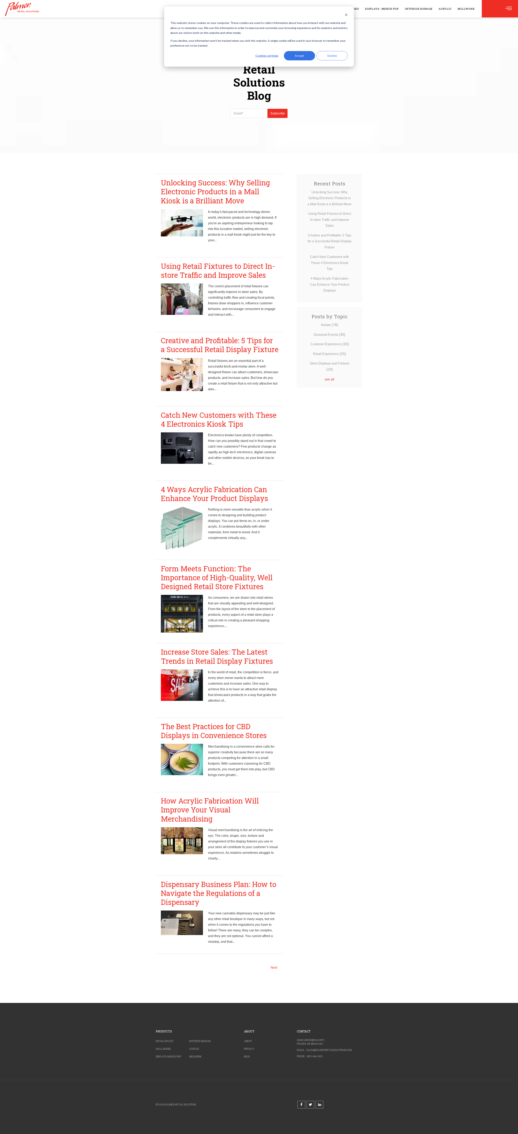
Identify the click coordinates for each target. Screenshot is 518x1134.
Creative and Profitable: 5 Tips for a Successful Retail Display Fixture (219, 345)
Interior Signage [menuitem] (418, 9)
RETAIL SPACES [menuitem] (164, 1041)
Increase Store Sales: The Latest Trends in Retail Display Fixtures (217, 656)
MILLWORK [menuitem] (195, 1056)
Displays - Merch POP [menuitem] (382, 9)
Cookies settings (266, 55)
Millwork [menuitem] (466, 9)
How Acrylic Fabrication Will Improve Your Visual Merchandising (210, 809)
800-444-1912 (315, 1056)
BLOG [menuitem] (247, 1056)
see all (329, 379)
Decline (332, 55)
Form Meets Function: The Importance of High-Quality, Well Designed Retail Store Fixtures (217, 577)
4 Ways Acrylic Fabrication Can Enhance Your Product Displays (214, 493)
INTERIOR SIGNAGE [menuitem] (200, 1041)
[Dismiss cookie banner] (346, 15)
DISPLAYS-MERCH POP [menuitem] (168, 1056)
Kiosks (329, 325)
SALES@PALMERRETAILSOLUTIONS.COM (329, 1050)
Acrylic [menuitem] (444, 9)
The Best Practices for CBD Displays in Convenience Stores (214, 730)
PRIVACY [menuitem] (249, 1048)
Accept (299, 55)
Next (274, 967)
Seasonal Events (329, 334)
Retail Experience (329, 354)
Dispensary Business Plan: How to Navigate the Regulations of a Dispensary (218, 893)
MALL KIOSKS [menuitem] (163, 1048)
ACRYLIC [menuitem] (194, 1048)
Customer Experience (329, 344)
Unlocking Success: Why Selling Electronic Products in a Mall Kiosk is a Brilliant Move (215, 191)
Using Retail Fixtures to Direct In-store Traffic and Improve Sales (218, 270)
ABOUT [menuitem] (248, 1041)
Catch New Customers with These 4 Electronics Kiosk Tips (218, 419)
